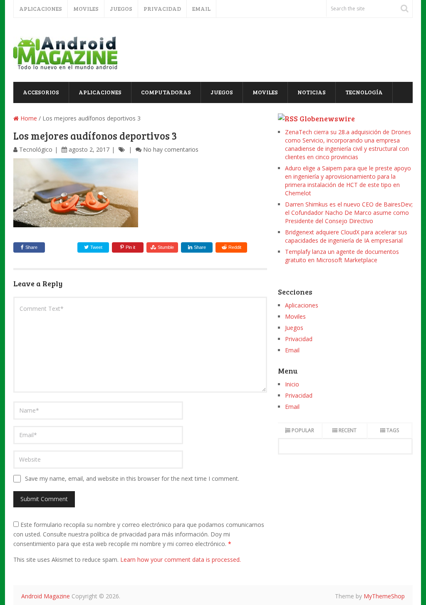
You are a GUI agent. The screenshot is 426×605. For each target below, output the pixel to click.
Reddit (234, 247)
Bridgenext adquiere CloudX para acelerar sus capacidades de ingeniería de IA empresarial (346, 236)
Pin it (130, 247)
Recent (348, 430)
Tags (392, 430)
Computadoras (166, 92)
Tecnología (364, 92)
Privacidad (162, 8)
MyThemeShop (384, 596)
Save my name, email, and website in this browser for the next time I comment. (132, 478)
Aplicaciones (40, 8)
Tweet (95, 247)
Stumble (166, 247)
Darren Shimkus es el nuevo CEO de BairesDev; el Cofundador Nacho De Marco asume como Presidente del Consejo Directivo (349, 212)
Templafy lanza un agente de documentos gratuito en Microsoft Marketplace (342, 256)
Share (31, 247)
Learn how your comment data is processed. (180, 559)
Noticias (311, 92)
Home (28, 118)
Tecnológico (35, 149)
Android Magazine (45, 596)
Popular (303, 430)
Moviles (86, 8)
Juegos (121, 8)
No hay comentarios (170, 149)
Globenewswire (327, 118)
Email (201, 8)
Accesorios (41, 92)
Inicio (292, 384)
